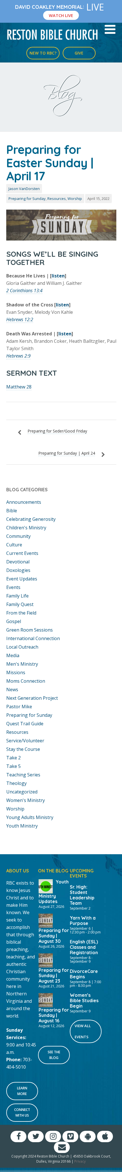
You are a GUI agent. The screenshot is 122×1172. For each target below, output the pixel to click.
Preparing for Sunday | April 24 (66, 453)
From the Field (21, 613)
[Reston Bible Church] (52, 34)
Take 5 (13, 766)
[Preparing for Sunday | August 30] (46, 920)
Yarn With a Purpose (83, 920)
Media (12, 655)
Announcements (23, 502)
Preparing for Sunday (27, 198)
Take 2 (13, 758)
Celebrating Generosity (31, 519)
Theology (16, 783)
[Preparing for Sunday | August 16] (46, 999)
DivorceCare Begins (84, 973)
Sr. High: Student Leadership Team (82, 895)
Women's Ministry (25, 800)
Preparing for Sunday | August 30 (54, 935)
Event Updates (21, 579)
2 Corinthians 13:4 (24, 290)
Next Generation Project (32, 698)
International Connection (33, 638)
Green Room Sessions (29, 630)
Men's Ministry (22, 664)
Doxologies (18, 570)
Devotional (18, 562)
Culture (14, 545)
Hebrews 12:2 (19, 319)
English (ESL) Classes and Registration (84, 947)
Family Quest (19, 604)
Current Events (22, 553)
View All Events (83, 1031)
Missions (15, 672)
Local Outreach (22, 647)
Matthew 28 (18, 387)
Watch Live (61, 15)
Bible (11, 510)
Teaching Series (23, 775)
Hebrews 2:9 (18, 356)
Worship (75, 198)
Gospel (13, 621)
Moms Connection (25, 681)
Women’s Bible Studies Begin (84, 1000)
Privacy (80, 1161)
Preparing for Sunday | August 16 (54, 1015)
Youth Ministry (22, 826)
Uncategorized (21, 792)
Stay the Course (23, 749)
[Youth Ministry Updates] (46, 886)
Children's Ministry (26, 528)
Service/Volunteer (25, 741)
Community (18, 536)
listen (58, 276)
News (12, 689)
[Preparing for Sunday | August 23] (46, 960)
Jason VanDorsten (24, 188)
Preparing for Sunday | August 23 (54, 975)
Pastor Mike (19, 706)
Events (13, 587)
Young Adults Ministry (29, 817)
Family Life (17, 596)
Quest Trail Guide (24, 723)
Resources (56, 198)
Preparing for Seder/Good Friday (57, 431)
